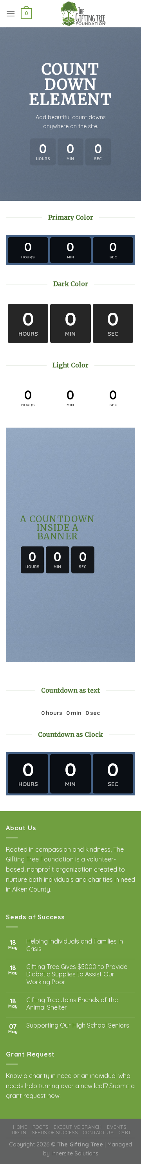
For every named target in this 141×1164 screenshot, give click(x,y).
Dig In (19, 1132)
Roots (41, 1127)
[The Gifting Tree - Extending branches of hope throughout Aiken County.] (83, 13)
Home (20, 1127)
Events (116, 1127)
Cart (125, 1132)
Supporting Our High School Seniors (77, 1025)
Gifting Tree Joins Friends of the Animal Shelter (72, 1003)
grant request (26, 1096)
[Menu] (10, 13)
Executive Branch (78, 1127)
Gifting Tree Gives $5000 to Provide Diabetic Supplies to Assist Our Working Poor (76, 974)
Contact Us (98, 1132)
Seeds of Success (55, 1132)
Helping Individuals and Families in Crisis (74, 945)
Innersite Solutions (74, 1153)
